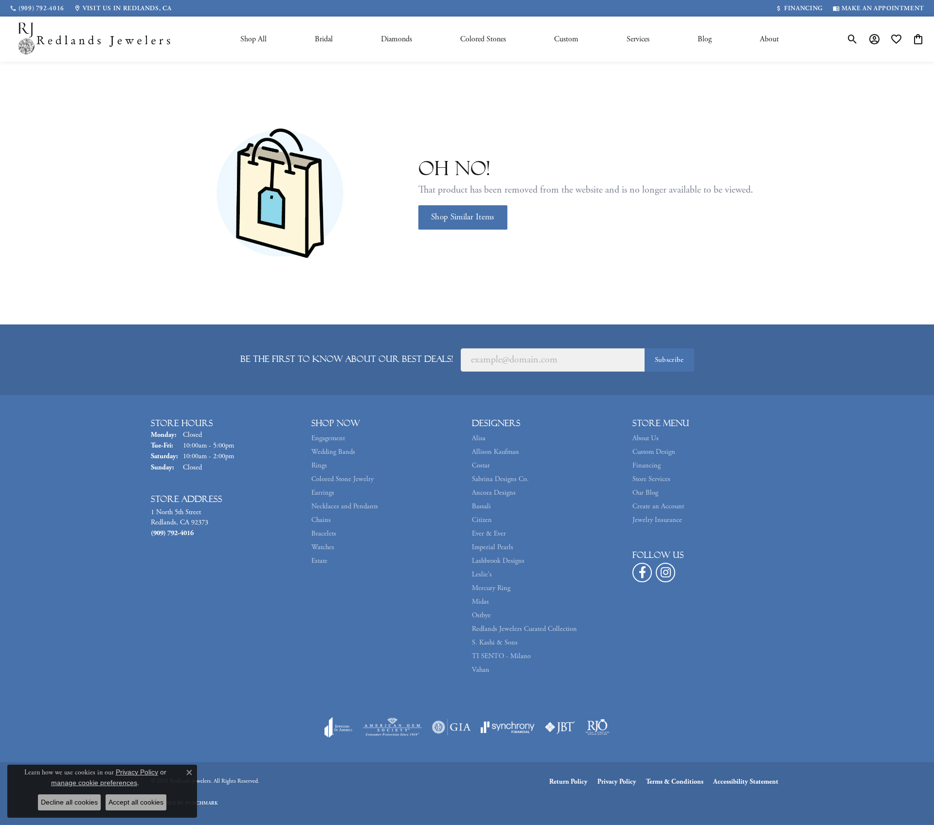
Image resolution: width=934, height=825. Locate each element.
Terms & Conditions (674, 781)
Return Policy (568, 781)
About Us (645, 438)
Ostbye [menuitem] (481, 615)
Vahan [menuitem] (480, 669)
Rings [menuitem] (319, 465)
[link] (37, 8)
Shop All (253, 39)
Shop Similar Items (463, 217)
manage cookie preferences (94, 783)
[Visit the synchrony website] (508, 727)
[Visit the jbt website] (559, 727)
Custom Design (653, 452)
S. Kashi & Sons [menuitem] (495, 642)
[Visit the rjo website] (597, 727)
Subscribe (669, 359)
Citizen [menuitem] (482, 520)
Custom (566, 39)
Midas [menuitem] (480, 601)
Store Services (651, 479)
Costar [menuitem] (481, 465)
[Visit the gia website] (451, 727)
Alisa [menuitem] (478, 438)
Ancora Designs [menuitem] (494, 492)
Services (638, 39)
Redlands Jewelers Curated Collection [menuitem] (524, 629)
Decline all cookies (69, 802)
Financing (646, 465)
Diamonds (396, 39)
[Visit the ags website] (392, 727)
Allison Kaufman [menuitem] (495, 452)
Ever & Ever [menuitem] (489, 533)
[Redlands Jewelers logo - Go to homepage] (95, 39)
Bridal (324, 39)
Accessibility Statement (745, 781)
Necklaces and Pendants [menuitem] (344, 506)
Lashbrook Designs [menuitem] (498, 560)
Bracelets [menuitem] (323, 533)
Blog (705, 39)
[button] (852, 39)
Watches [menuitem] (322, 547)
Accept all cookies (135, 802)
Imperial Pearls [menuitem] (492, 547)
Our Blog (645, 492)
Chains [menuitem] (321, 520)
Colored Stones (483, 39)
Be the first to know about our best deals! (346, 359)
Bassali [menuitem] (481, 506)
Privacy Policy (616, 781)
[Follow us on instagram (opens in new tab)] (665, 572)
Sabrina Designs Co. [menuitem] (500, 479)
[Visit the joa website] (338, 727)
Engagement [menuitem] (328, 438)
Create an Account (658, 506)
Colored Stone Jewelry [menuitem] (342, 479)
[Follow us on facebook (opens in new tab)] (642, 572)
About (769, 39)
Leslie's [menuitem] (482, 574)
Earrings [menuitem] (322, 492)
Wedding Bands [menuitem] (333, 452)
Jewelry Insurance (657, 520)
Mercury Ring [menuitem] (491, 588)
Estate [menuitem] (319, 560)
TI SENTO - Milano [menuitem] (501, 656)
